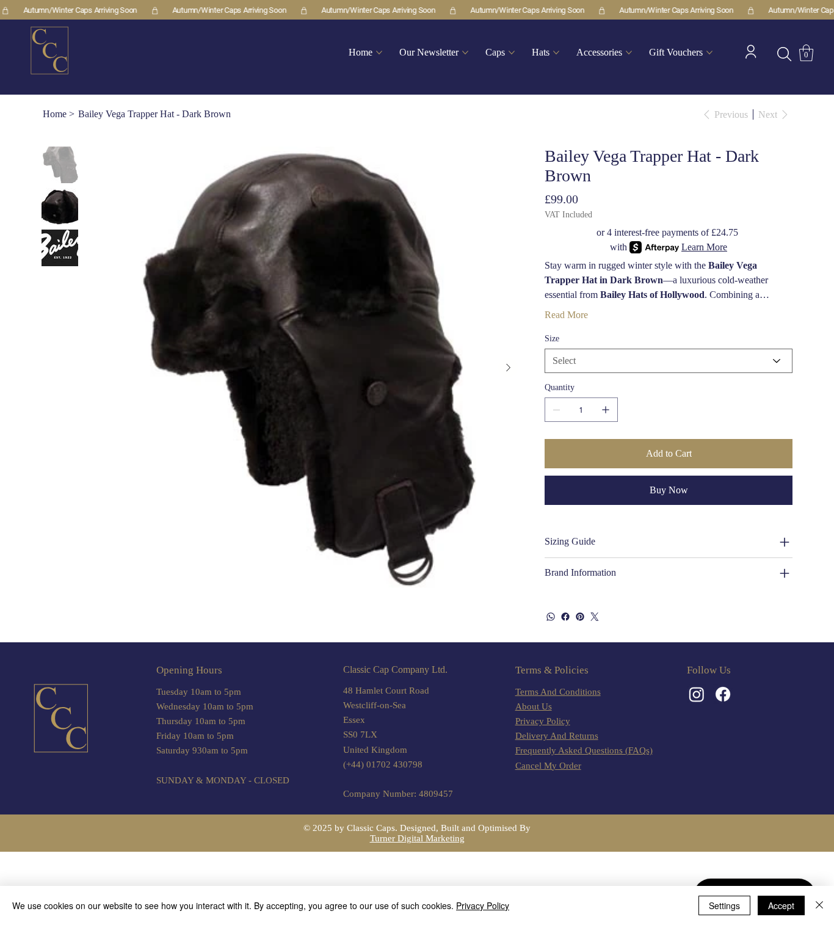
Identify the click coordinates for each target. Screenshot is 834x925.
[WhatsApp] (551, 617)
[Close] (819, 905)
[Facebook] (565, 617)
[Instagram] (696, 694)
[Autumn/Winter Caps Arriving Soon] (417, 10)
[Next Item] (508, 367)
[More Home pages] (379, 52)
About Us (533, 706)
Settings (724, 905)
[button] (784, 54)
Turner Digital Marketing (417, 838)
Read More (566, 315)
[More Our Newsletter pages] (465, 52)
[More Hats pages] (556, 52)
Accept (781, 905)
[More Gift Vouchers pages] (709, 52)
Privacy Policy (542, 721)
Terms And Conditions (558, 692)
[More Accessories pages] (629, 52)
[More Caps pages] (512, 52)
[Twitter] (595, 617)
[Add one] (605, 409)
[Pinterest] (580, 617)
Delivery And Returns (556, 736)
